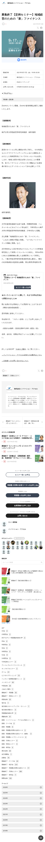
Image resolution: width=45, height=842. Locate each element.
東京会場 (6, 751)
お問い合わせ (22, 516)
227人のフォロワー (7, 538)
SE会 (4, 648)
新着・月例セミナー (9, 740)
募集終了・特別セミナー (11, 696)
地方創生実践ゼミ (9, 710)
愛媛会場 (6, 717)
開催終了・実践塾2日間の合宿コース (15, 768)
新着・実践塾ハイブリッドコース (14, 737)
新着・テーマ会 (8, 723)
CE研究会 (6, 634)
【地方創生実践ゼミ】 (18, 609)
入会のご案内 (21, 349)
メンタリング (8, 682)
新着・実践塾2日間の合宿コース (13, 730)
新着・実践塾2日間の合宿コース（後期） (16, 734)
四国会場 (6, 699)
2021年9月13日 (38, 24)
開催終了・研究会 (9, 775)
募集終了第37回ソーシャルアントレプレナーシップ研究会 (26, 600)
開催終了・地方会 (9, 764)
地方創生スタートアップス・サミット (15, 706)
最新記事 (4, 558)
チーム (5, 672)
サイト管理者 (12, 522)
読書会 (5, 758)
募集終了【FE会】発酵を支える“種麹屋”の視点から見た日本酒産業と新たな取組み (27, 572)
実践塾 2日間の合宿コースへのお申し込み (23, 485)
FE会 (4, 641)
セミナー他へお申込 (23, 475)
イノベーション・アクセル (17, 529)
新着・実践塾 (7, 727)
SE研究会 (6, 651)
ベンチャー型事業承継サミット (13, 679)
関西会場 (6, 778)
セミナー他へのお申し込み (23, 287)
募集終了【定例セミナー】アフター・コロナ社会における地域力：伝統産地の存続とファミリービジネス (17, 438)
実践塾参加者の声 (9, 713)
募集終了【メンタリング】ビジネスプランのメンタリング (17, 447)
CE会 (4, 631)
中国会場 (6, 686)
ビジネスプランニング (10, 675)
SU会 (4, 655)
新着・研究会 (7, 747)
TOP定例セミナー (9, 662)
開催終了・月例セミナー (11, 376)
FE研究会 (6, 645)
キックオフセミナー (9, 669)
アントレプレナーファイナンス (13, 665)
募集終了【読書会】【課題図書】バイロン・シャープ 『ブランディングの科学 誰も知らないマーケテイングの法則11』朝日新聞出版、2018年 (27, 593)
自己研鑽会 (6, 754)
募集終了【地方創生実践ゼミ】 (21, 580)
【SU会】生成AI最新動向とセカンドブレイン (26, 619)
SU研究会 (6, 658)
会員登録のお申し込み (22, 505)
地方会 (5, 703)
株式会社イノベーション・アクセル (19, 3)
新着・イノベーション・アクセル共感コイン (17, 720)
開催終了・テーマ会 (10, 761)
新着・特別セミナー (9, 744)
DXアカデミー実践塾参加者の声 (13, 638)
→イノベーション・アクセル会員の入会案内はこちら (22, 355)
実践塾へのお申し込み (22, 495)
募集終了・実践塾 (9, 693)
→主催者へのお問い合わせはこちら (15, 361)
